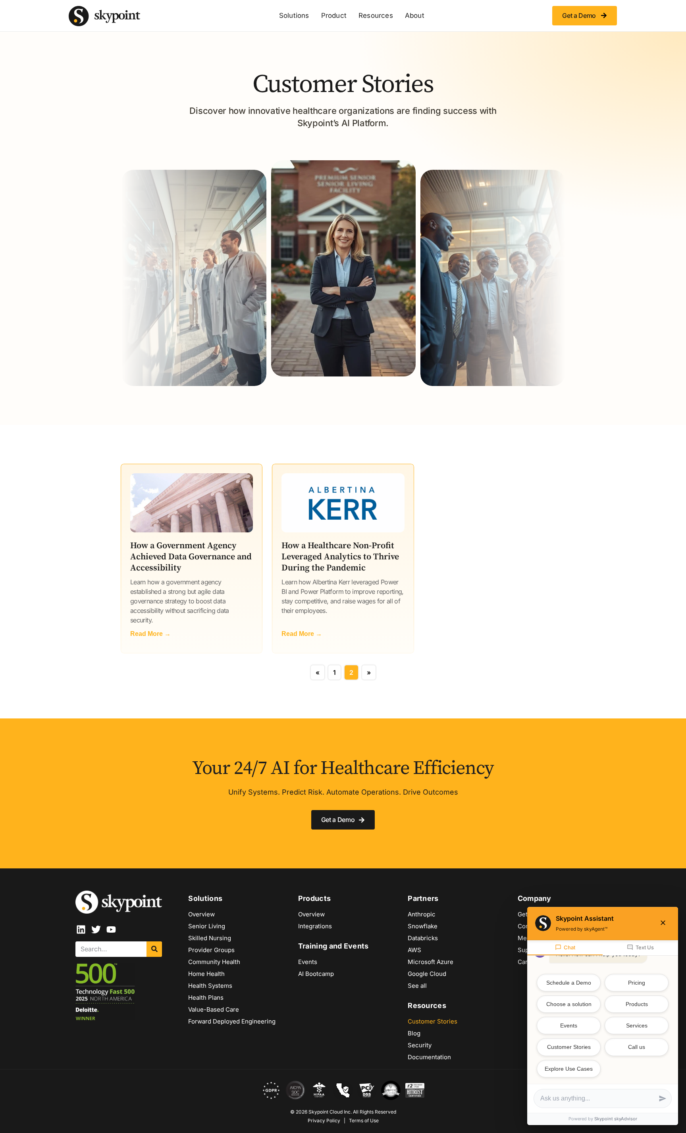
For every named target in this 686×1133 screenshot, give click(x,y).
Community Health (214, 962)
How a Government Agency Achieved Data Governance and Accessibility (191, 556)
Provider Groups (211, 950)
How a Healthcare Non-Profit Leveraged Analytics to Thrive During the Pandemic (340, 556)
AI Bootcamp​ (316, 973)
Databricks (423, 938)
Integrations (315, 926)
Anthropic (421, 914)
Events (307, 962)
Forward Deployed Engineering (232, 1021)
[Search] (154, 949)
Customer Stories (432, 1021)
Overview (201, 914)
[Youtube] (111, 929)
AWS (414, 950)
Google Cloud (427, 973)
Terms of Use (364, 1120)
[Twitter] (96, 929)
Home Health (206, 973)
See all (417, 985)
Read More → (150, 633)
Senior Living (206, 926)
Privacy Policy (324, 1120)
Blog (414, 1033)
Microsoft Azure (430, 962)
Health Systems (210, 985)
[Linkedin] (81, 929)
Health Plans (206, 997)
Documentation (429, 1057)
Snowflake (422, 926)
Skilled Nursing (209, 938)
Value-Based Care (213, 1009)
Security (420, 1045)
